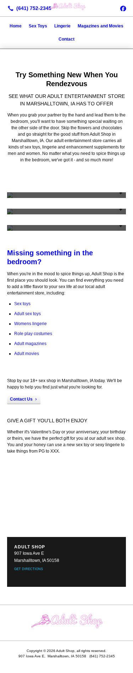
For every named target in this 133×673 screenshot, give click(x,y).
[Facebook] (123, 8)
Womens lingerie (30, 323)
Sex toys (22, 303)
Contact (66, 39)
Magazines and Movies (100, 26)
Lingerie (62, 26)
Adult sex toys (27, 313)
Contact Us (21, 399)
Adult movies (26, 353)
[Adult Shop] (66, 7)
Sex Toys (38, 26)
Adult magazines (30, 343)
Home (16, 26)
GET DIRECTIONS (28, 569)
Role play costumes (33, 333)
